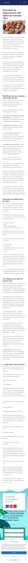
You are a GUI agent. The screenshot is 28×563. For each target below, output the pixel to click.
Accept (14, 552)
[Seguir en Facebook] (7, 506)
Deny (14, 556)
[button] (26, 541)
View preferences (14, 560)
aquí (4, 428)
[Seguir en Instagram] (11, 506)
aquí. (4, 403)
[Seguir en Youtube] (15, 506)
